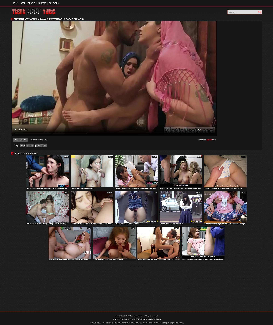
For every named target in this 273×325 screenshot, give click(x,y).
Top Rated (54, 3)
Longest (42, 3)
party (37, 145)
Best (23, 3)
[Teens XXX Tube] (36, 11)
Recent (31, 3)
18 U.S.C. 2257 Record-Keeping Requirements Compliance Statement (136, 319)
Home (15, 3)
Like (15, 140)
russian (30, 145)
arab (44, 145)
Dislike (23, 140)
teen (23, 145)
